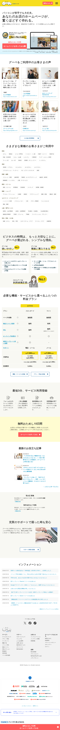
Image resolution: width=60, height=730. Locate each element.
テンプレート (5, 641)
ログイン (47, 646)
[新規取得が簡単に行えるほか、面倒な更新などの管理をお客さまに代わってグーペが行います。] (17, 323)
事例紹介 (4, 651)
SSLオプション (6, 649)
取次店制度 (33, 651)
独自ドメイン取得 (8, 323)
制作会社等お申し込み (36, 656)
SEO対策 (4, 653)
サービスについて (6, 636)
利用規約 (47, 640)
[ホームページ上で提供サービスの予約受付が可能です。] (17, 336)
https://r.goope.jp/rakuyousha (49, 130)
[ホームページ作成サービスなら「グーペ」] (9, 3)
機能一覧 (4, 643)
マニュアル (19, 638)
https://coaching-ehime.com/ (49, 96)
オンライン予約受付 (9, 336)
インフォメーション (36, 636)
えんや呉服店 (7, 95)
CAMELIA (26, 128)
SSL (4, 330)
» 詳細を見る (17, 501)
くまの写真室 (26, 93)
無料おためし (47, 3)
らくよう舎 (45, 128)
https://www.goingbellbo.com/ (10, 130)
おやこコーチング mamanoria (47, 94)
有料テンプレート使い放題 (9, 342)
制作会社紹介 (20, 649)
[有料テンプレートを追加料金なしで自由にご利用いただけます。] (17, 342)
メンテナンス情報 (35, 638)
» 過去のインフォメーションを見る (48, 609)
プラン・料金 (5, 638)
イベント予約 (5, 645)
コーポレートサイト (27, 705)
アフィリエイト (34, 654)
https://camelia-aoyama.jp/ (29, 130)
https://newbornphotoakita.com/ (30, 96)
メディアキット (34, 658)
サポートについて (21, 636)
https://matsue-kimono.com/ (10, 96)
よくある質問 (20, 641)
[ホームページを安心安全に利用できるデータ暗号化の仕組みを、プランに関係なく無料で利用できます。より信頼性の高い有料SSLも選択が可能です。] (17, 330)
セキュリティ (48, 644)
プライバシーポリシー (50, 642)
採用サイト (35, 705)
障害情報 (33, 641)
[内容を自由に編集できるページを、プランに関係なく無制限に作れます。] (17, 317)
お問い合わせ (20, 643)
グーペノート (20, 647)
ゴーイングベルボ (8, 128)
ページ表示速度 (6, 655)
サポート (6, 348)
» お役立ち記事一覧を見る (50, 486)
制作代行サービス (21, 645)
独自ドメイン (5, 647)
